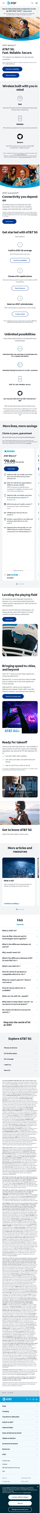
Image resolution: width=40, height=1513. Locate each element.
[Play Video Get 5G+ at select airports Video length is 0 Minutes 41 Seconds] (20, 786)
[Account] (36, 3)
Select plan (11, 469)
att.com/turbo (23, 1298)
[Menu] (3, 3)
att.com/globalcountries (7, 1252)
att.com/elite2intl (33, 1313)
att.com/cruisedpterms (20, 1358)
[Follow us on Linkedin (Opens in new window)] (36, 1399)
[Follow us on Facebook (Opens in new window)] (30, 1399)
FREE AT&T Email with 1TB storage (11, 1467)
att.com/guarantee (33, 214)
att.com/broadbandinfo (13, 1115)
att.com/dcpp (26, 1150)
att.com (4, 1392)
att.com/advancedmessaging (9, 1128)
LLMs (3, 1471)
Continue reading (11, 903)
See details (28, 443)
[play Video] (20, 813)
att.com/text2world (13, 1124)
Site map (4, 1478)
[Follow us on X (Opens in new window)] (27, 1399)
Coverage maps (6, 1481)
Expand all (20, 924)
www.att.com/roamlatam (20, 1227)
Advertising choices (26, 1478)
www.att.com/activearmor (8, 1137)
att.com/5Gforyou (10, 63)
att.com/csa (14, 1083)
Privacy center (24, 1481)
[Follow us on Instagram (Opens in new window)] (33, 1399)
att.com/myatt (5, 1161)
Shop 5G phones (11, 75)
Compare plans (20, 314)
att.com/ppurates (32, 1170)
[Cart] (32, 3)
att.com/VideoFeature (7, 1162)
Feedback (4, 1464)
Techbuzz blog (6, 1460)
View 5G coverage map (13, 696)
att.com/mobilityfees (22, 1374)
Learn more (9, 221)
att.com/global (12, 1173)
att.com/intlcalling (20, 1119)
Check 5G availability (12, 69)
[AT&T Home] (11, 3)
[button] (27, 497)
